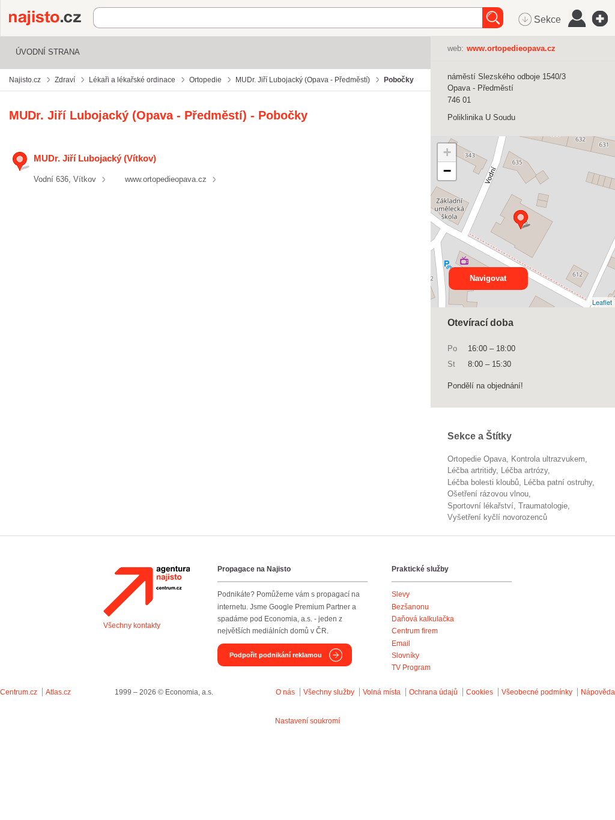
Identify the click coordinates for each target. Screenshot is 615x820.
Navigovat (488, 278)
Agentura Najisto (146, 591)
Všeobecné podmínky (536, 692)
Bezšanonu (410, 607)
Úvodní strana (48, 51)
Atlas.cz (58, 692)
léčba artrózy (524, 470)
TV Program (411, 667)
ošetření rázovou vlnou (488, 493)
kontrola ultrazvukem (548, 458)
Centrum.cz (18, 692)
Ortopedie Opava (476, 458)
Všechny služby (329, 692)
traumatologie (543, 505)
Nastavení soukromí (307, 721)
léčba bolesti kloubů (483, 482)
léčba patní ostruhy (558, 482)
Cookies (479, 692)
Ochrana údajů (433, 692)
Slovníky (405, 655)
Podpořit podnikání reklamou (275, 655)
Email (401, 643)
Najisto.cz (51, 18)
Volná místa (382, 692)
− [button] (447, 170)
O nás (285, 692)
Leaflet (602, 302)
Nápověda (598, 692)
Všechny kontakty (131, 625)
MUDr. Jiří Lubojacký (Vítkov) (95, 158)
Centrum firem (415, 631)
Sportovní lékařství (480, 505)
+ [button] (447, 152)
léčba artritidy (471, 470)
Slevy (401, 594)
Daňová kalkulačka (423, 619)
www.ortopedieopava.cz (166, 179)
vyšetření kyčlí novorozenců (497, 517)
